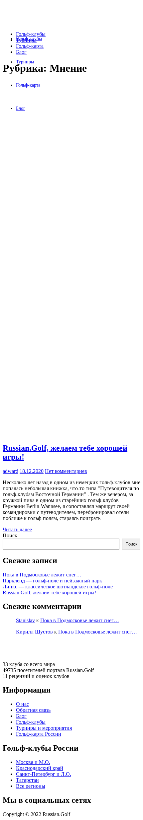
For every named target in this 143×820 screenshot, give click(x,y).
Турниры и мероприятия (44, 728)
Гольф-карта (30, 46)
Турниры (26, 40)
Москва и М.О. (33, 762)
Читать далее (17, 529)
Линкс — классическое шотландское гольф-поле (58, 586)
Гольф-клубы (31, 34)
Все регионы (30, 786)
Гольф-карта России (38, 734)
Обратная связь (33, 710)
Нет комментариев (66, 471)
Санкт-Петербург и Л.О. (43, 774)
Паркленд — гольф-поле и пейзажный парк (52, 580)
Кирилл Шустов (34, 631)
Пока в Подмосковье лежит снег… (42, 574)
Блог (21, 52)
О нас (22, 704)
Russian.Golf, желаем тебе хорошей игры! (49, 592)
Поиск (10, 535)
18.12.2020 (32, 471)
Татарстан (27, 780)
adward (10, 471)
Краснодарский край (39, 768)
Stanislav (25, 620)
